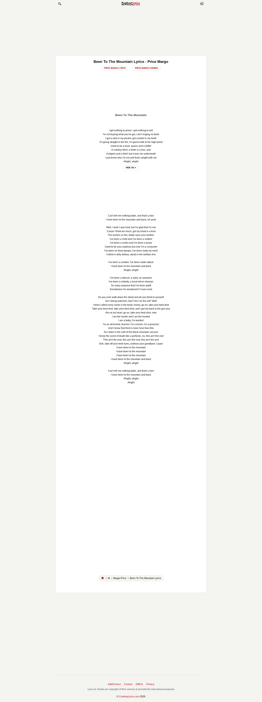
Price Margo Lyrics (115, 68)
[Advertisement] (131, 30)
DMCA (139, 684)
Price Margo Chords (146, 68)
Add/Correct (114, 684)
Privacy (150, 684)
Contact (128, 684)
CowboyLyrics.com (129, 696)
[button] (59, 4)
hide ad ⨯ (131, 167)
